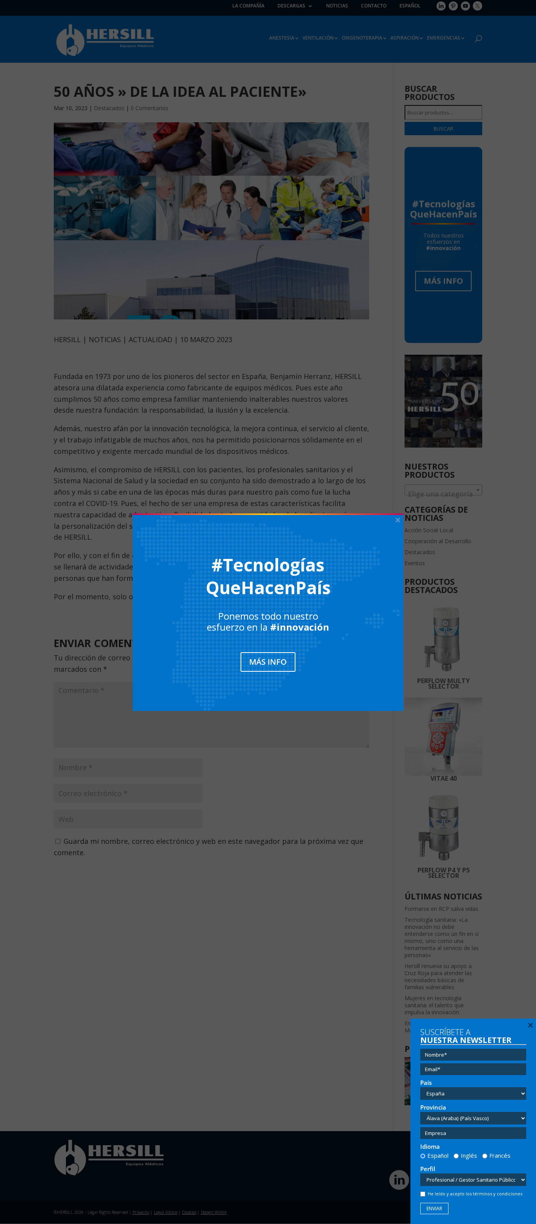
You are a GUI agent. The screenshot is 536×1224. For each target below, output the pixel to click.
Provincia (433, 1107)
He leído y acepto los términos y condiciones (475, 1194)
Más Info (268, 661)
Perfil (427, 1169)
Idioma (430, 1147)
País (426, 1083)
